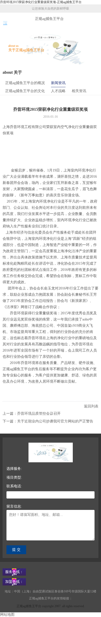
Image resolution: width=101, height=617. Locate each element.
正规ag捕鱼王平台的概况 (25, 83)
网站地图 (7, 614)
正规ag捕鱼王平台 (49, 19)
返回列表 (91, 406)
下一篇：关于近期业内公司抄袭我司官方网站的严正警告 (48, 421)
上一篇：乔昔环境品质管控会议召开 (32, 413)
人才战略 (58, 91)
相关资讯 (79, 91)
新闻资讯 (58, 83)
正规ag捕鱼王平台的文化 (25, 91)
